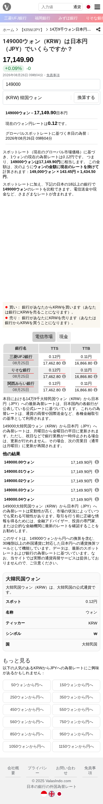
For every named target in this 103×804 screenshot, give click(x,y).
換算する (86, 97)
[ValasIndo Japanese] (59, 793)
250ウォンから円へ (27, 697)
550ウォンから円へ (76, 709)
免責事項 (53, 75)
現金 (63, 336)
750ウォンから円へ (76, 722)
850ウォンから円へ (27, 734)
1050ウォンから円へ (27, 746)
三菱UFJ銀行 (15, 18)
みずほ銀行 (68, 18)
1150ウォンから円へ (76, 746)
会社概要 (13, 770)
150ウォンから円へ (76, 685)
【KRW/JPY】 (32, 30)
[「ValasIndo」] (7, 7)
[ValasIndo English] (51, 793)
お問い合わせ (65, 770)
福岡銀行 (42, 18)
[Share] (98, 29)
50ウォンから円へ (27, 685)
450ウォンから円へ (27, 709)
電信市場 (44, 336)
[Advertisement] (51, 250)
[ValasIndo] (44, 793)
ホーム (8, 30)
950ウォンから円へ (76, 734)
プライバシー (37, 770)
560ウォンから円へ (27, 722)
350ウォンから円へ (76, 697)
